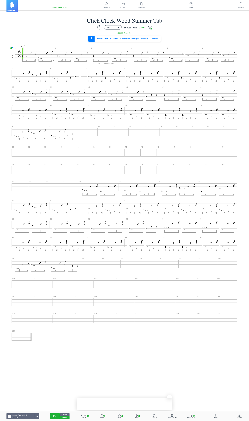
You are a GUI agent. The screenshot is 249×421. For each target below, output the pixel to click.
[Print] (150, 28)
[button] (12, 47)
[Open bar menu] (53, 60)
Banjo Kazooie (124, 32)
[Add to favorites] (99, 27)
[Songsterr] (12, 6)
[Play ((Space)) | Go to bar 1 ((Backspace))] (55, 416)
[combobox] (113, 27)
